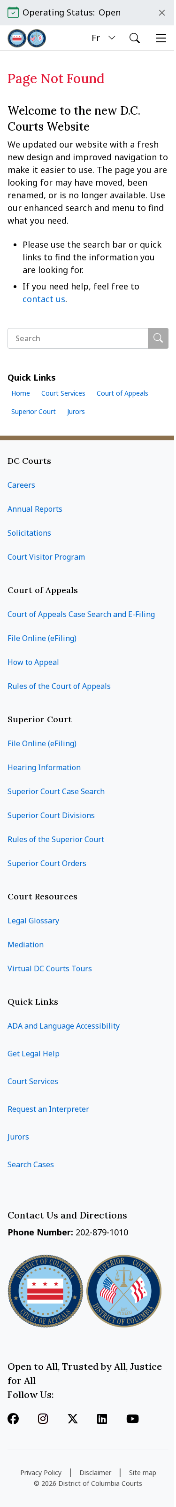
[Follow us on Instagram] (43, 1419)
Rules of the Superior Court (56, 839)
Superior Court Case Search (56, 791)
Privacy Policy (40, 1472)
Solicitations (29, 533)
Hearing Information (44, 767)
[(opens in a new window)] (72, 1419)
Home (20, 393)
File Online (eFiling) (42, 638)
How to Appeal (33, 662)
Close (161, 13)
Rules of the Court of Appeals (59, 686)
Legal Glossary (33, 920)
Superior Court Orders (47, 863)
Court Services (63, 393)
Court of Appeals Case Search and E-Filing (81, 614)
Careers (21, 485)
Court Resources (42, 896)
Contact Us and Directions (69, 1215)
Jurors (76, 411)
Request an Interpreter (48, 1109)
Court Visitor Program (46, 557)
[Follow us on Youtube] (132, 1419)
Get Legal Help (34, 1053)
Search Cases (31, 1164)
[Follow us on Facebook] (13, 1419)
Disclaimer (95, 1472)
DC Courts (29, 460)
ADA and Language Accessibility (64, 1026)
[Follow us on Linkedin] (102, 1419)
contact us (44, 299)
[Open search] (134, 38)
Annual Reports (35, 509)
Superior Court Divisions (51, 815)
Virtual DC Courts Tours (50, 968)
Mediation (26, 944)
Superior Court (33, 411)
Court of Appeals (122, 393)
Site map (142, 1472)
